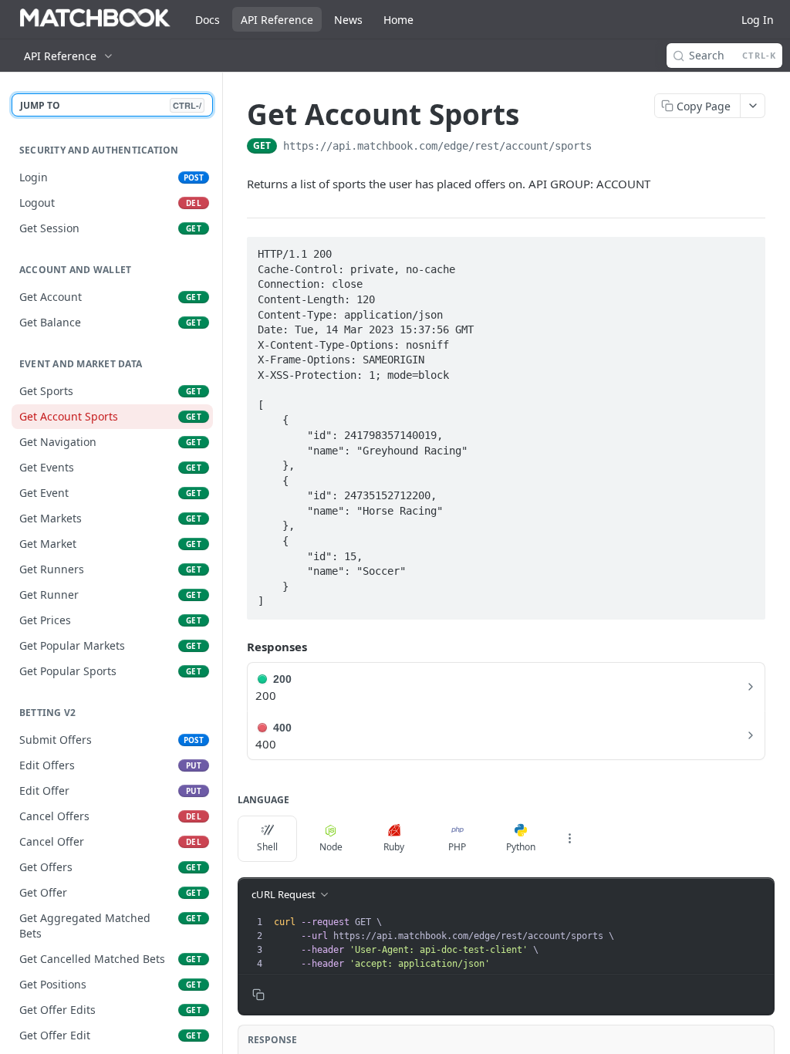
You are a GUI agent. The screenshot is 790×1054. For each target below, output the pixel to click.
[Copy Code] (746, 249)
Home (398, 19)
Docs (207, 19)
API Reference (277, 19)
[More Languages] (569, 838)
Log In (757, 19)
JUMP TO (110, 105)
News (348, 19)
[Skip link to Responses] (236, 647)
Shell (267, 846)
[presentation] (522, 943)
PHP (457, 846)
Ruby (393, 846)
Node (331, 846)
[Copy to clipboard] (607, 147)
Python (520, 846)
